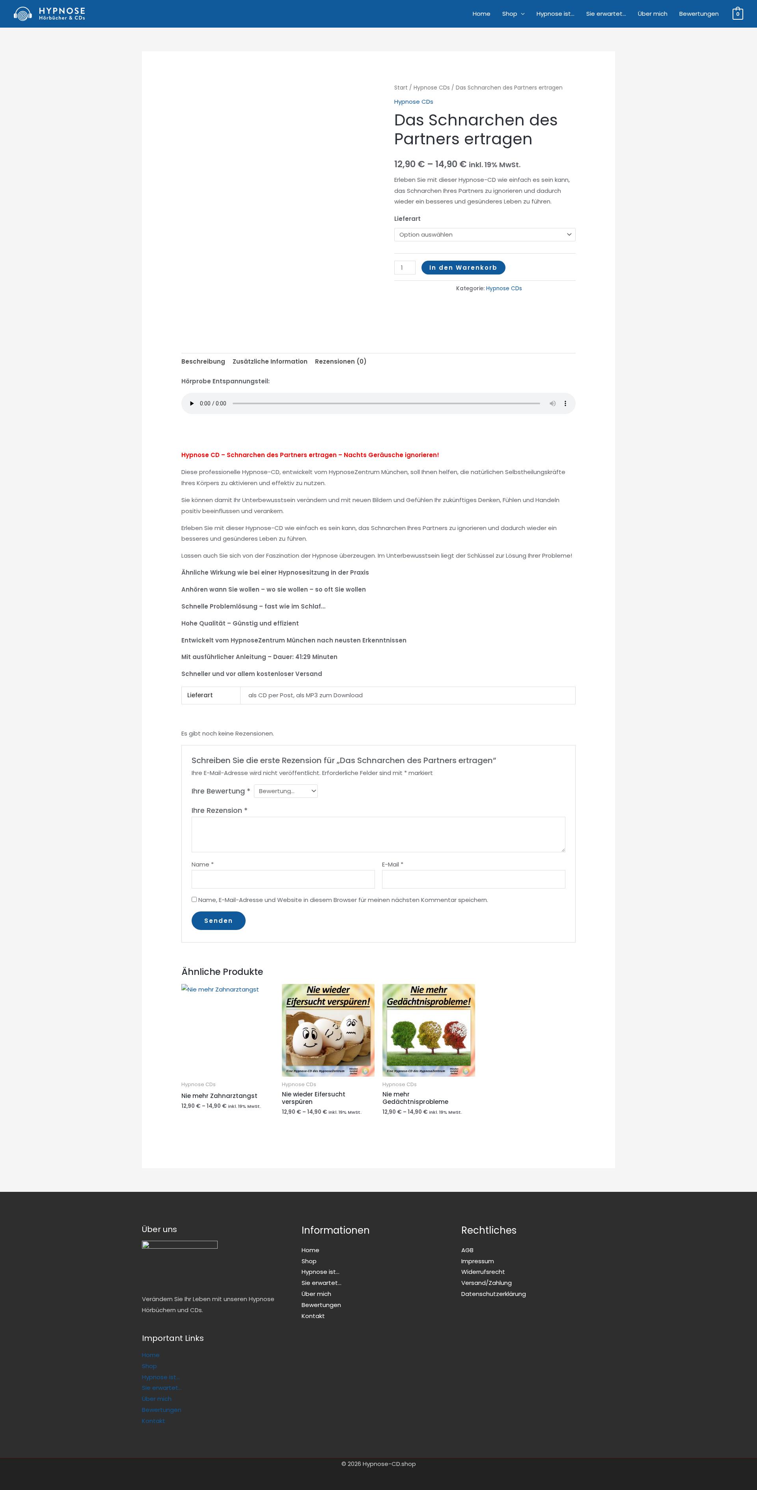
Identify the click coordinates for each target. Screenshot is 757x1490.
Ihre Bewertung (221, 791)
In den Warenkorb (463, 267)
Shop (509, 13)
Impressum (477, 1261)
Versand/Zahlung (486, 1283)
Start (401, 87)
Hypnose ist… (555, 13)
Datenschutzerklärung (493, 1294)
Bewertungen (699, 13)
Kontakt (153, 1421)
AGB (467, 1250)
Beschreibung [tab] (203, 361)
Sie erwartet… (606, 13)
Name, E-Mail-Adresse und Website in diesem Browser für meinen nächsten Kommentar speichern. (343, 900)
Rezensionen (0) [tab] (341, 361)
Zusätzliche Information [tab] (270, 361)
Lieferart (407, 219)
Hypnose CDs (432, 87)
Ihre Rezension (220, 810)
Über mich (653, 13)
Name (203, 864)
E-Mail (392, 864)
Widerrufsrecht (483, 1272)
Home (481, 13)
